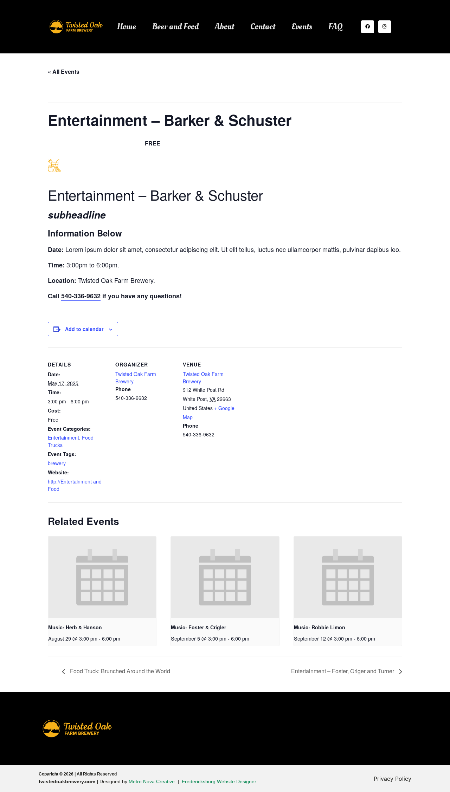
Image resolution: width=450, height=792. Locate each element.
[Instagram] (384, 26)
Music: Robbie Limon (319, 627)
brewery (57, 463)
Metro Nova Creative (152, 781)
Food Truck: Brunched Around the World (119, 671)
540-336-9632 (81, 295)
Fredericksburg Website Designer (219, 781)
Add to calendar (84, 328)
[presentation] (102, 577)
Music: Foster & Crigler (198, 627)
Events (301, 26)
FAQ (335, 26)
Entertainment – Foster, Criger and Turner (343, 671)
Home (126, 26)
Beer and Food (175, 26)
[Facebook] (367, 26)
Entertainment (63, 437)
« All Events (63, 71)
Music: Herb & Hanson (75, 627)
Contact (262, 26)
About (224, 26)
